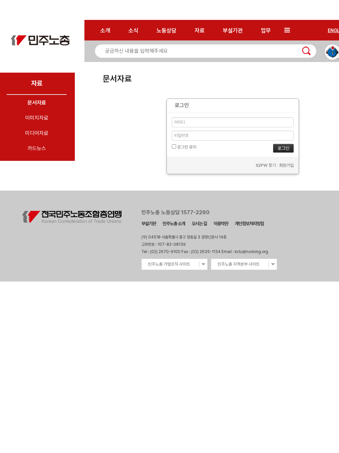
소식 (133, 30)
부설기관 (233, 30)
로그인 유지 (186, 147)
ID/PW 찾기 (266, 165)
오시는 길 (199, 223)
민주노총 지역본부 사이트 (239, 264)
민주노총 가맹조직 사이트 (169, 264)
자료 (200, 30)
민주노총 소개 (174, 223)
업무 (266, 30)
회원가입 (286, 165)
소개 (105, 30)
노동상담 (166, 30)
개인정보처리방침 (249, 223)
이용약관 (221, 223)
